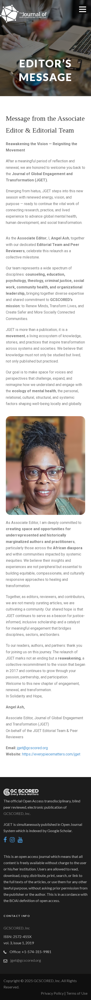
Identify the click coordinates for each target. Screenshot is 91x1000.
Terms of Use (77, 993)
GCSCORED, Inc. (17, 813)
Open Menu (82, 9)
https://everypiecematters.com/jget (51, 754)
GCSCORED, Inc (17, 928)
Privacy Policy (52, 993)
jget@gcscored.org (32, 748)
